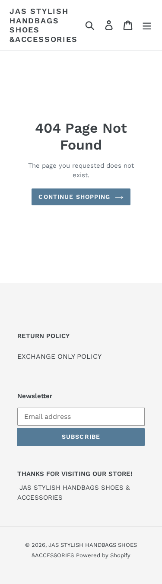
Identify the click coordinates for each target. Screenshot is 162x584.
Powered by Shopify (103, 555)
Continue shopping (74, 196)
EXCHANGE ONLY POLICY (59, 356)
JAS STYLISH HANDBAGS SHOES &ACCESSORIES (44, 25)
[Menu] (146, 25)
